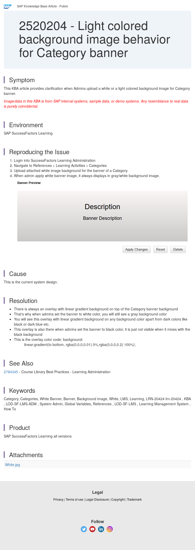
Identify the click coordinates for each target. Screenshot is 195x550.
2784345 (11, 371)
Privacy (58, 499)
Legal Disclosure (97, 499)
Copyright (118, 499)
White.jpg (12, 464)
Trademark (134, 499)
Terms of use (74, 499)
